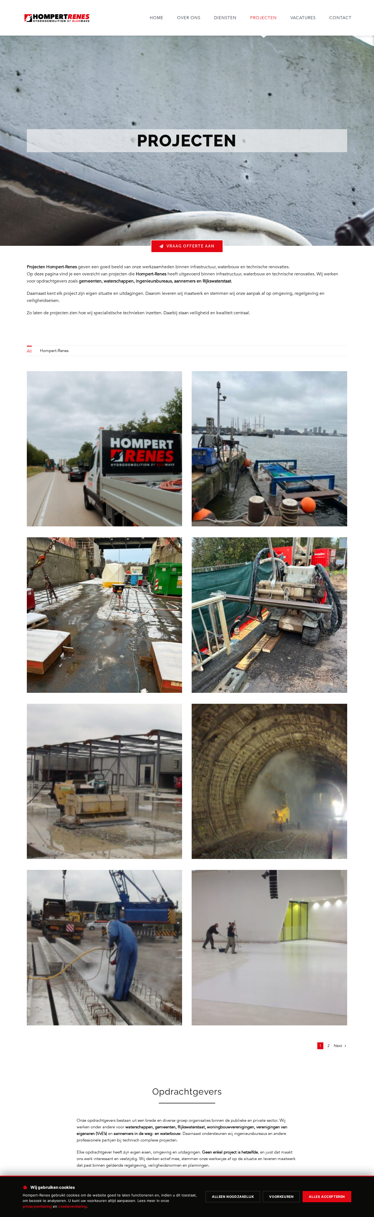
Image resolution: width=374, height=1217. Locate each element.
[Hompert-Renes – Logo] (56, 14)
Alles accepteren (327, 1197)
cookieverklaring (72, 1206)
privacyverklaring (37, 1206)
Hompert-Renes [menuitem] (54, 350)
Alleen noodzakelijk (233, 1197)
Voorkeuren (281, 1197)
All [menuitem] (29, 351)
